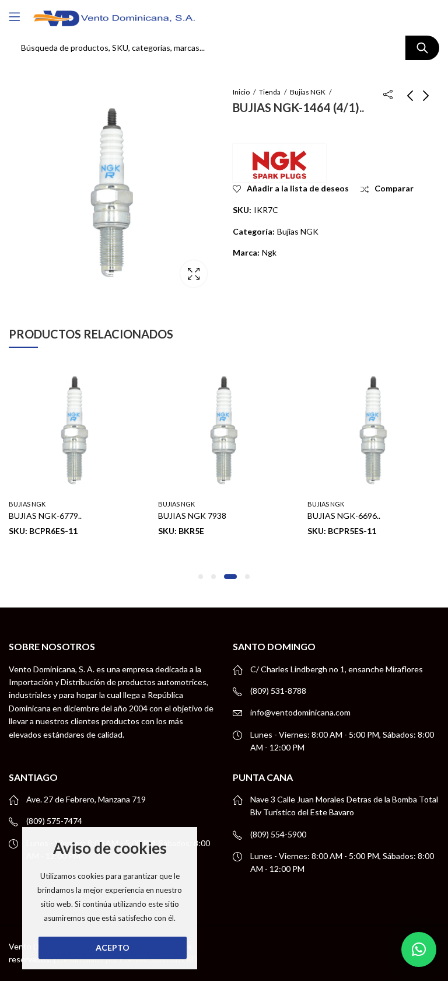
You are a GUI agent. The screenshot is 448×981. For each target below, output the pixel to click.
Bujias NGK (308, 92)
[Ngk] (279, 163)
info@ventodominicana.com (300, 712)
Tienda (270, 92)
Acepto (113, 947)
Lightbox (193, 273)
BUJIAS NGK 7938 (192, 516)
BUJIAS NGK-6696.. (343, 516)
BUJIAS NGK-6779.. (45, 516)
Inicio (241, 92)
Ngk (269, 252)
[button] (200, 576)
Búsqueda (422, 48)
